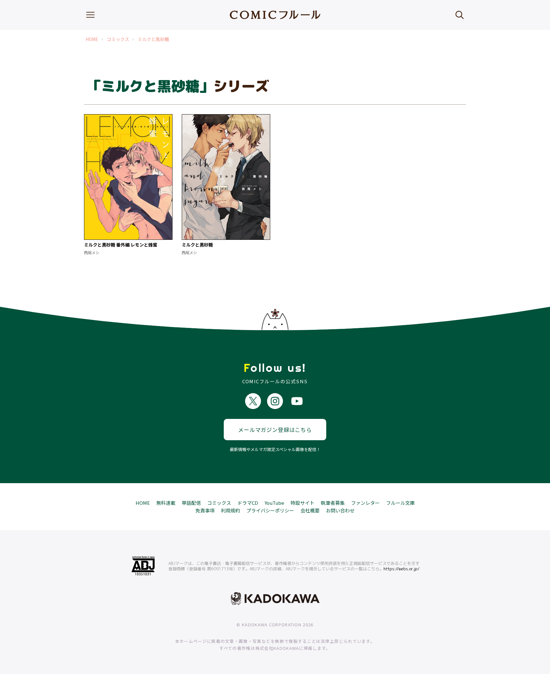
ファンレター (365, 502)
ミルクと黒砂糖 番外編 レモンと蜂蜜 (120, 244)
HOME (92, 39)
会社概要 (310, 510)
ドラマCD (247, 502)
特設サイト (302, 502)
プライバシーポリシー (270, 510)
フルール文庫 (400, 502)
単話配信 (191, 502)
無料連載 (165, 502)
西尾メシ (91, 252)
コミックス (118, 39)
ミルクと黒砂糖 (153, 39)
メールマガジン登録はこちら (275, 430)
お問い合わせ (340, 510)
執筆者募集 (333, 502)
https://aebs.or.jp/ (402, 569)
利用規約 (230, 510)
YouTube (274, 502)
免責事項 (205, 510)
